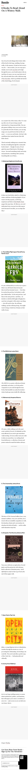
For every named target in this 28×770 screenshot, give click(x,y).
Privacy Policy (5, 766)
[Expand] (21, 756)
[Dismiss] (26, 756)
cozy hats (14, 70)
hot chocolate (6, 78)
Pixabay (8, 743)
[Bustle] (5, 2)
